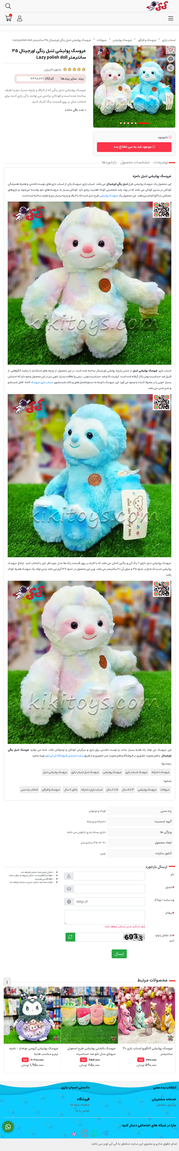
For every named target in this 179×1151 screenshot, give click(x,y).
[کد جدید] (70, 937)
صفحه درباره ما (80, 1104)
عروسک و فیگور (147, 40)
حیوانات (102, 40)
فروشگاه (83, 1099)
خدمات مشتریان (164, 1099)
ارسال (119, 954)
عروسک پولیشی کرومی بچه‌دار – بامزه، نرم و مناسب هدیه (33, 1051)
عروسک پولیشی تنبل (55, 772)
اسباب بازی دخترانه (92, 789)
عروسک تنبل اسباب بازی (85, 772)
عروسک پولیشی (122, 40)
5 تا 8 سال (112, 789)
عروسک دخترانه (160, 772)
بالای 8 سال (70, 789)
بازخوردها (109, 162)
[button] (172, 1030)
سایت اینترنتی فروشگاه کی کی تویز (64, 755)
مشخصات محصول (135, 162)
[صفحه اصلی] (169, 40)
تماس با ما (83, 1111)
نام (172, 874)
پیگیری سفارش (166, 1104)
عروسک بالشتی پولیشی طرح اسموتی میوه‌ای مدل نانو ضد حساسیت (91, 1051)
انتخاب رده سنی (29, 789)
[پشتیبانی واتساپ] (8, 1127)
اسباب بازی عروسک (42, 382)
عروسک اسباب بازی (136, 772)
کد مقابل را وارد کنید (164, 938)
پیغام (168, 912)
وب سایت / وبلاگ (164, 900)
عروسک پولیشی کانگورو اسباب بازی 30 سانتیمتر (148, 1051)
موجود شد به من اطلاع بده (133, 147)
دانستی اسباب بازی (75, 1087)
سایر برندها (69, 78)
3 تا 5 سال (128, 789)
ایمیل (168, 887)
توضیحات (160, 162)
